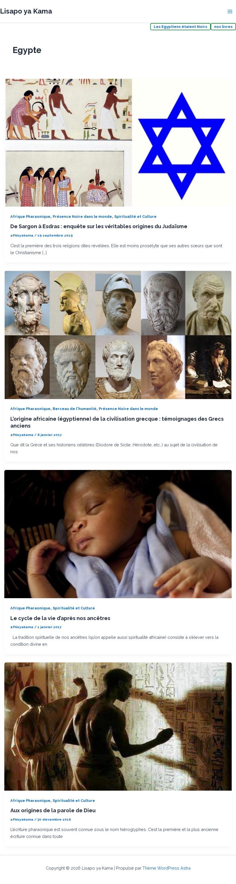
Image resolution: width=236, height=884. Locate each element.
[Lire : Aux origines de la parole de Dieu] (118, 726)
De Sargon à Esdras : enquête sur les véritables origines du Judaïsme (98, 226)
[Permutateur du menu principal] (230, 11)
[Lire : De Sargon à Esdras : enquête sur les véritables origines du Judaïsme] (118, 141)
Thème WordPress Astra (166, 868)
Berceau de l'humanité (74, 409)
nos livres (223, 26)
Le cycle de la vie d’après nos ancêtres (60, 618)
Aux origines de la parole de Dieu (53, 810)
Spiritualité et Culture (135, 216)
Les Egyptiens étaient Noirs (180, 26)
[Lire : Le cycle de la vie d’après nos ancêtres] (118, 533)
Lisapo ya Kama (26, 11)
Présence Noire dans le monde (82, 216)
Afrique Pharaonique (30, 216)
